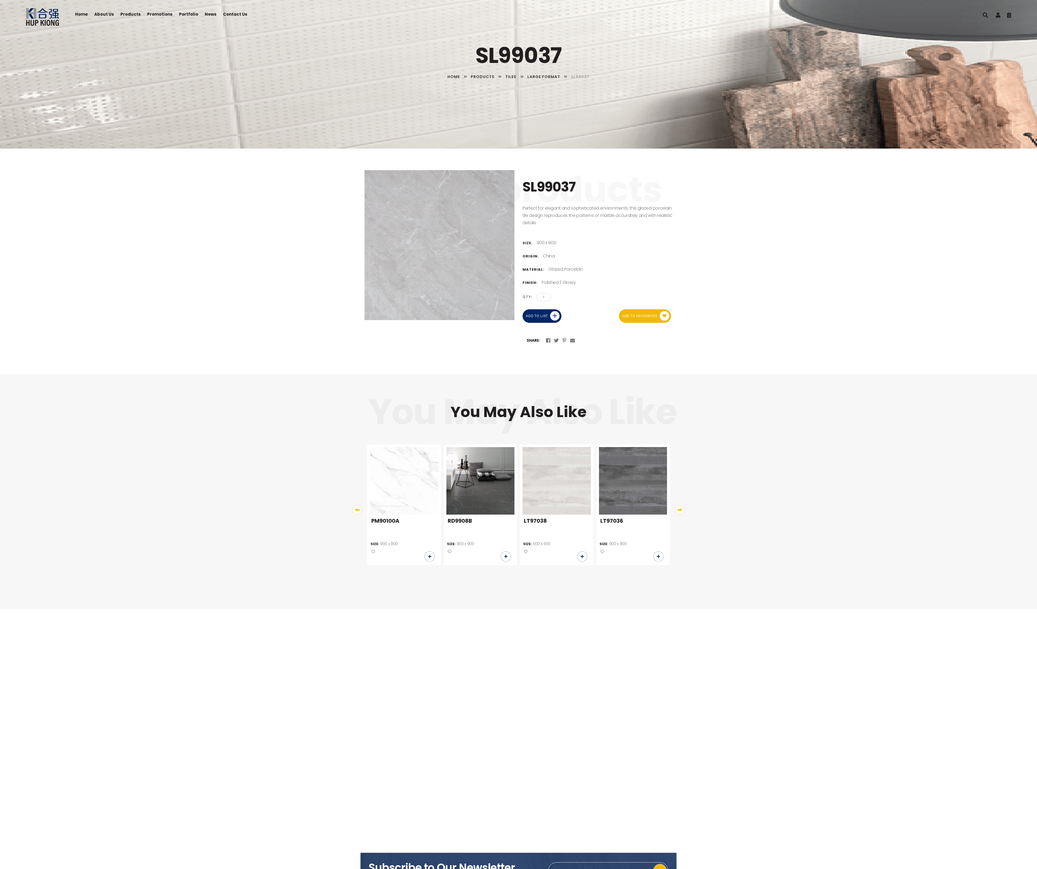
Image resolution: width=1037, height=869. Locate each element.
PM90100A (385, 521)
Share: (533, 340)
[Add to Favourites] (373, 552)
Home (81, 14)
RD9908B (460, 521)
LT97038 (535, 521)
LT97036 (611, 521)
